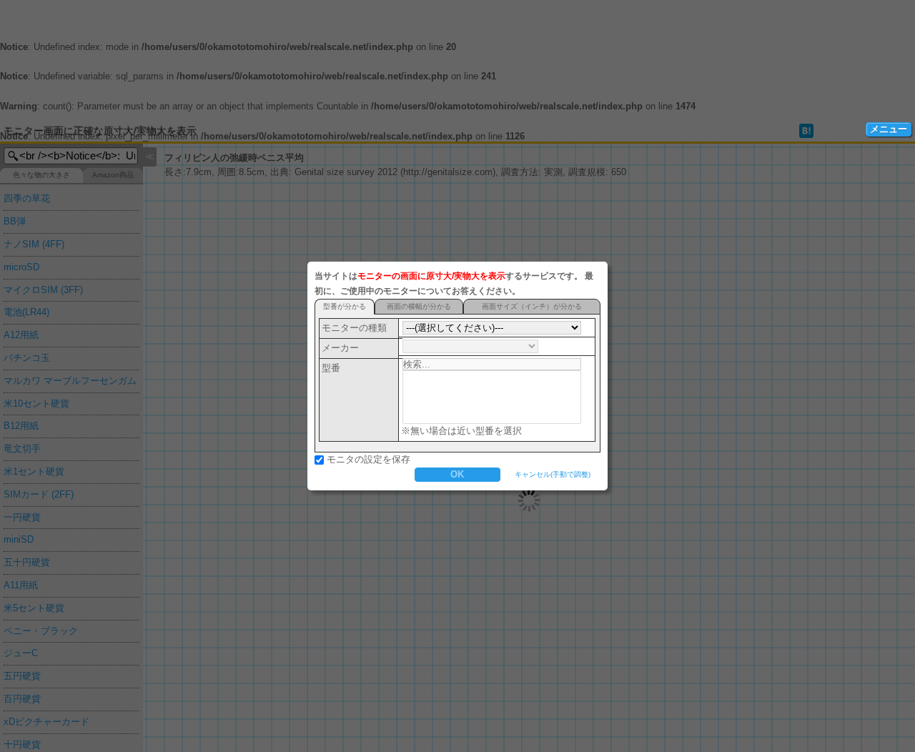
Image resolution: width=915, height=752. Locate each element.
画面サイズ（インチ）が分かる (532, 306)
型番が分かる (344, 306)
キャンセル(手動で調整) (552, 474)
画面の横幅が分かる (419, 306)
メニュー (888, 129)
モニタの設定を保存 (368, 459)
